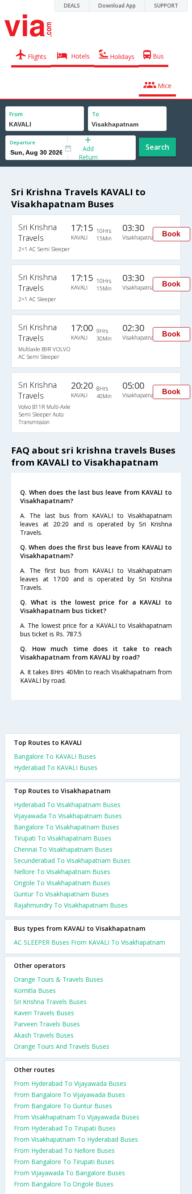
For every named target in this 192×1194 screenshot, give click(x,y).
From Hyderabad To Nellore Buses (64, 1150)
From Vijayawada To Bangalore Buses (69, 1173)
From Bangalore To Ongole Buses (63, 1184)
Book (171, 234)
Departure (22, 142)
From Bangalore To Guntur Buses (63, 1106)
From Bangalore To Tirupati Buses (64, 1161)
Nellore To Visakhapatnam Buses (62, 871)
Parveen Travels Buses (47, 1024)
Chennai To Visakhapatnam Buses (63, 849)
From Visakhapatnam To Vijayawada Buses (76, 1117)
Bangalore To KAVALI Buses (55, 756)
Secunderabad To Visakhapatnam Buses (72, 860)
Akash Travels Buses (44, 1035)
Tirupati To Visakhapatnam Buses (62, 838)
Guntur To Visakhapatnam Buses (61, 894)
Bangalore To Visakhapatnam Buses (66, 827)
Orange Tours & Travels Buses (58, 979)
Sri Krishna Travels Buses (50, 1001)
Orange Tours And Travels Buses (61, 1046)
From (16, 114)
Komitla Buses (35, 990)
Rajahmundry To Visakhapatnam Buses (71, 905)
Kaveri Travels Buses (44, 1013)
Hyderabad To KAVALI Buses (55, 767)
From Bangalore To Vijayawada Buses (69, 1094)
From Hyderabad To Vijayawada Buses (70, 1083)
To (95, 114)
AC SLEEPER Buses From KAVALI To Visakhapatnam (89, 942)
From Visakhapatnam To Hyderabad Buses (76, 1139)
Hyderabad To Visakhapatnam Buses (67, 804)
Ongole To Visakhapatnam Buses (62, 883)
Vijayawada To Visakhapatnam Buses (68, 815)
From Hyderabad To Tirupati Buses (65, 1128)
